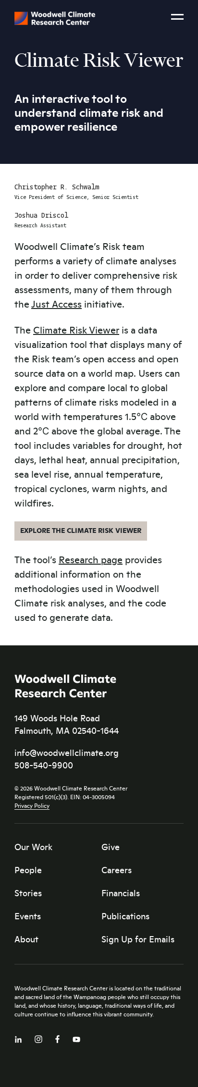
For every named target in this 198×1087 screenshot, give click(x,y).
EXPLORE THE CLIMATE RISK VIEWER (80, 530)
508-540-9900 (43, 765)
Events (27, 916)
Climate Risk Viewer (76, 329)
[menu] (177, 19)
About (26, 939)
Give (110, 846)
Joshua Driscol (41, 216)
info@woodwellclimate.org (66, 752)
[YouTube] (76, 1037)
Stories (28, 893)
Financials (120, 893)
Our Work (33, 846)
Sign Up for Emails (137, 939)
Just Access (56, 303)
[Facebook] (57, 1037)
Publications (125, 916)
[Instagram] (38, 1037)
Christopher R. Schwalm (56, 187)
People (28, 870)
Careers (116, 870)
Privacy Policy (32, 805)
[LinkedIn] (18, 1037)
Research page (91, 559)
